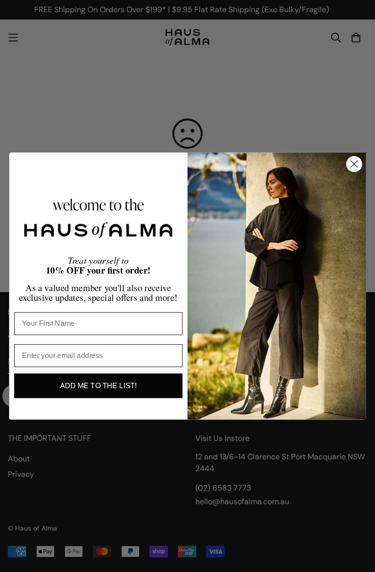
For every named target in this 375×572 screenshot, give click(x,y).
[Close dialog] (354, 164)
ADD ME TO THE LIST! (98, 386)
